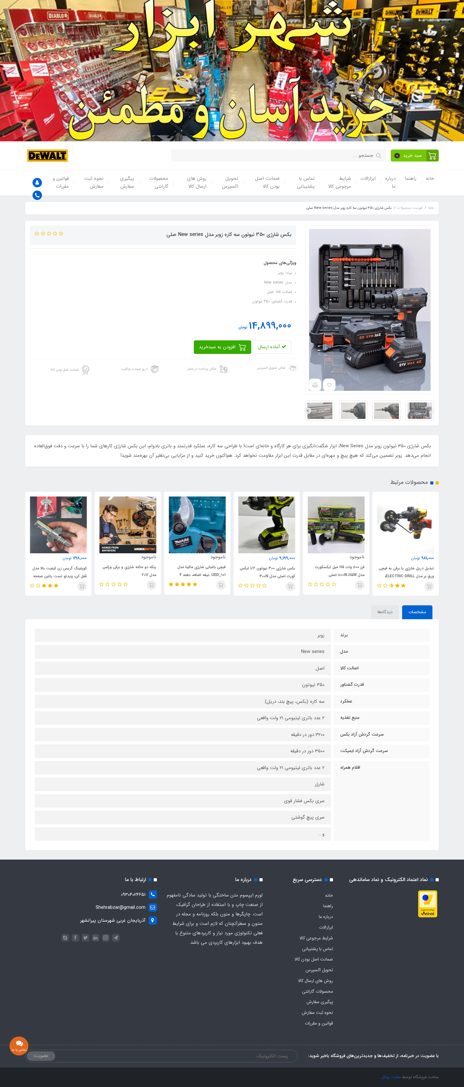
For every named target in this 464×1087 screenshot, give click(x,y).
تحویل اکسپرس (230, 183)
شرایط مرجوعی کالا (339, 183)
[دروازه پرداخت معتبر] (427, 903)
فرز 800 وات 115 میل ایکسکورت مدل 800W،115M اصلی (340, 571)
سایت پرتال (391, 1077)
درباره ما (390, 183)
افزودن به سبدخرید (218, 347)
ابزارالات (368, 178)
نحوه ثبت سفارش (94, 183)
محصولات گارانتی (158, 183)
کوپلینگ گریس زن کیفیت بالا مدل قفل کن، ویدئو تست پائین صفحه (60, 572)
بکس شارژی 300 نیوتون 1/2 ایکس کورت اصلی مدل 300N (267, 572)
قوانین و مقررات (61, 183)
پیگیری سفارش (127, 183)
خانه (430, 178)
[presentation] (431, 411)
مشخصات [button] (417, 611)
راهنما (410, 178)
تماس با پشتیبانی (306, 183)
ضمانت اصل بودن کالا (267, 183)
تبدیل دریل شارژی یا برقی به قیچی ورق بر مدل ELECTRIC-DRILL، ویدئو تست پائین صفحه (406, 576)
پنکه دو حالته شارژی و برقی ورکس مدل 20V (129, 571)
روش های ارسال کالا (196, 183)
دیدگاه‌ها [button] (385, 611)
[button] (415, 156)
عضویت (41, 1056)
